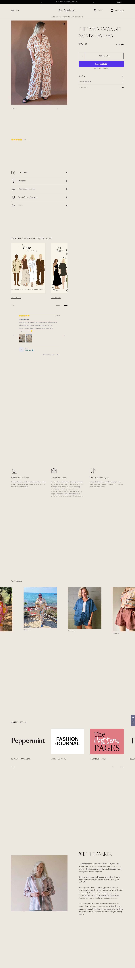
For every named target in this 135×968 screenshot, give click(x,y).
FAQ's (20, 206)
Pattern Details (23, 172)
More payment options (101, 68)
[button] (22, 338)
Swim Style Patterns (67, 10)
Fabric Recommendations (26, 189)
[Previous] (13, 335)
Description (22, 181)
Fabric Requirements (85, 82)
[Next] (65, 335)
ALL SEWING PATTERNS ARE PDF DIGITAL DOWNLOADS (67, 16)
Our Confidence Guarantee (28, 197)
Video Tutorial (83, 87)
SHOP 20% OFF (16, 297)
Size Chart (82, 76)
